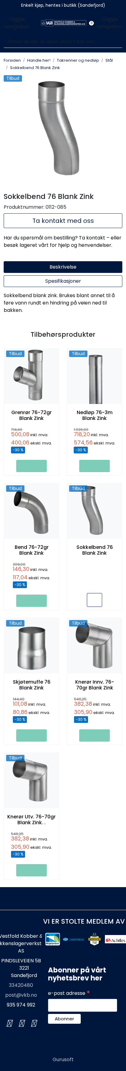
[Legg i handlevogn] (31, 466)
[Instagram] (21, 1023)
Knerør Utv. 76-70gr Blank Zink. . (31, 819)
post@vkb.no (21, 995)
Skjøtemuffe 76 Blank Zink (31, 685)
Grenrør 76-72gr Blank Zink (31, 415)
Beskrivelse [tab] (63, 266)
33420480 (21, 985)
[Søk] (118, 42)
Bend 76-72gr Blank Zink (32, 550)
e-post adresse (69, 993)
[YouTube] (33, 1023)
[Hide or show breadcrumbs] (63, 67)
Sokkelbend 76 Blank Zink (94, 550)
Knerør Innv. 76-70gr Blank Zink (94, 685)
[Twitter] (8, 1023)
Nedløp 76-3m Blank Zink (95, 415)
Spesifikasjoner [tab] (63, 281)
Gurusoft (63, 1059)
